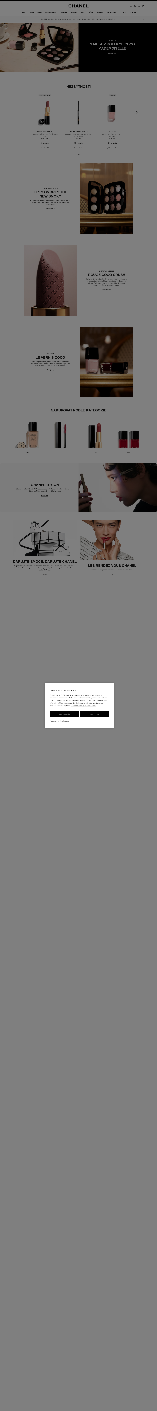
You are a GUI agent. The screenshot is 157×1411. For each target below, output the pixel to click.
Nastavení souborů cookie (59, 721)
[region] (79, 705)
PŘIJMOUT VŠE (94, 714)
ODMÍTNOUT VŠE (64, 714)
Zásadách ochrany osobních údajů (83, 706)
